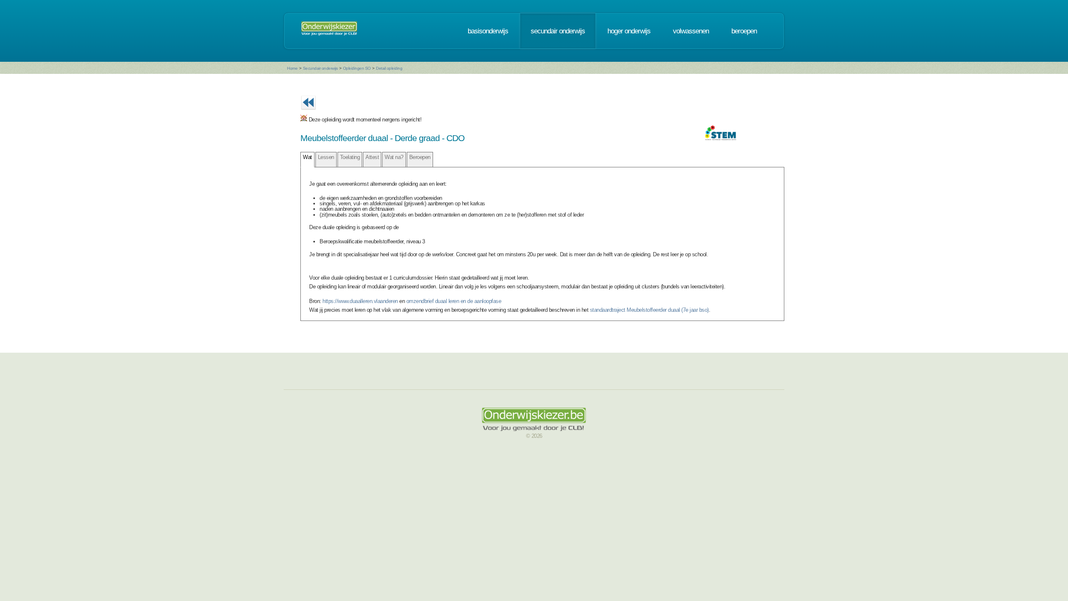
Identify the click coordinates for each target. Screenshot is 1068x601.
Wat (307, 157)
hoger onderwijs (628, 31)
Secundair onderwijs (320, 68)
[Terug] (308, 112)
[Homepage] (329, 30)
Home (292, 68)
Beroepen (420, 157)
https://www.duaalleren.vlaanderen (360, 301)
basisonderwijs (488, 31)
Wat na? (394, 157)
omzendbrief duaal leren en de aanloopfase (453, 301)
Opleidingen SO (357, 68)
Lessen (326, 157)
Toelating (350, 157)
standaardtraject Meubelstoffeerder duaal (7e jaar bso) (649, 310)
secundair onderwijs (558, 31)
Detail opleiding (389, 68)
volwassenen (691, 31)
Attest (372, 157)
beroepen (744, 31)
